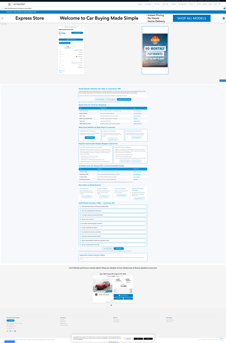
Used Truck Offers (136, 137)
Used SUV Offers (89, 137)
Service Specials (116, 320)
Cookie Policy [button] (105, 338)
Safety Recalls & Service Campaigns (41, 339)
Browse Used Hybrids (125, 161)
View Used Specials (100, 99)
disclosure (113, 300)
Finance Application (138, 171)
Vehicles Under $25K (64, 325)
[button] (81, 27)
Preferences (128, 338)
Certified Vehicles (63, 323)
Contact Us (136, 118)
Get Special (124, 295)
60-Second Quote (78, 32)
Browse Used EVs (136, 161)
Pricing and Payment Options (65, 43)
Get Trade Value (104, 196)
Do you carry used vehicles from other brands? (113, 210)
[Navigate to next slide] (225, 18)
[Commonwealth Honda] (17, 4)
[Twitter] (12, 331)
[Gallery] (113, 18)
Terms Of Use (21, 339)
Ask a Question (137, 177)
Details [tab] (67, 46)
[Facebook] (8, 331)
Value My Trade (169, 321)
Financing (169, 318)
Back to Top (222, 80)
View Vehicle (119, 298)
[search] (219, 4)
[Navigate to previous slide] (1, 18)
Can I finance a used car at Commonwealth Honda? (113, 215)
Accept (148, 338)
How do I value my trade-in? (113, 219)
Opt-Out (48, 339)
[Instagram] (10, 331)
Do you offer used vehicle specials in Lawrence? (113, 223)
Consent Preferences (9, 341)
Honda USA (52, 339)
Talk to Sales (118, 248)
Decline (138, 338)
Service (115, 318)
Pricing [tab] (74, 46)
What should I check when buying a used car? (113, 236)
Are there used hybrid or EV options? (113, 227)
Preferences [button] (80, 339)
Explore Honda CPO (138, 123)
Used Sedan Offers (113, 139)
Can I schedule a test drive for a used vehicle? (113, 232)
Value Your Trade (137, 116)
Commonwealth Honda (10, 339)
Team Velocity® (204, 339)
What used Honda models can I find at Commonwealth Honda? (113, 206)
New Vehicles (62, 320)
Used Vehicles (62, 321)
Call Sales (136, 179)
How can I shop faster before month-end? (113, 244)
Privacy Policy (16, 339)
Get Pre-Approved (111, 99)
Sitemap (25, 339)
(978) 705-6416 (137, 121)
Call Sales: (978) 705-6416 (124, 99)
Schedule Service (116, 321)
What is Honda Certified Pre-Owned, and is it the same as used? (113, 240)
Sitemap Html (29, 339)
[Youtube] (15, 331)
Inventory (63, 318)
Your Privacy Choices (112, 342)
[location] (182, 0)
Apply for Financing (138, 113)
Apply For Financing (170, 320)
